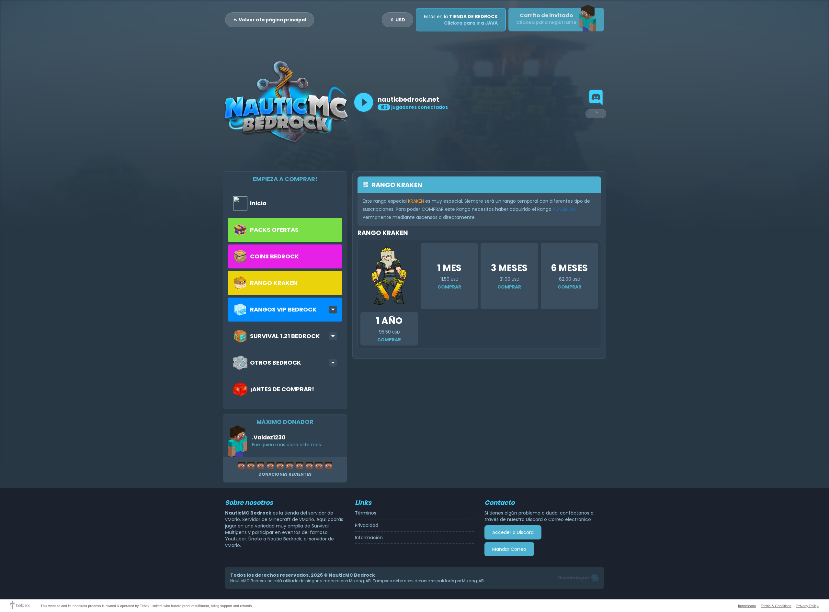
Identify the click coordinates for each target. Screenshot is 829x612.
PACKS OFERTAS (274, 230)
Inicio (258, 203)
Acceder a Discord (513, 532)
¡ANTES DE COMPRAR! (282, 389)
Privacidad (366, 525)
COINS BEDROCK (274, 256)
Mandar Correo (509, 549)
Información (369, 537)
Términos (365, 513)
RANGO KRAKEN (273, 283)
